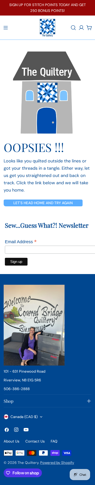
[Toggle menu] (5, 28)
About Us (11, 441)
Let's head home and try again (43, 203)
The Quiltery (28, 462)
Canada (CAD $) (24, 416)
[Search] (73, 28)
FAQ (54, 441)
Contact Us (35, 441)
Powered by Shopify (57, 462)
